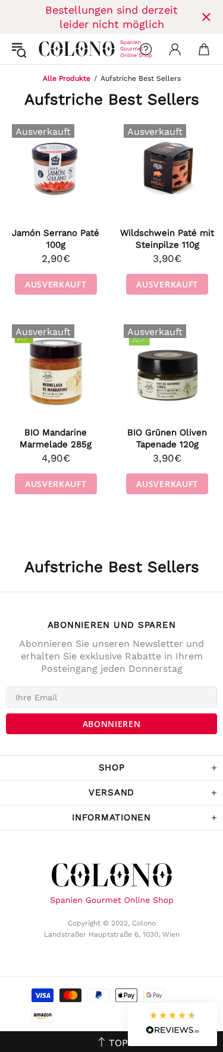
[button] (172, 1024)
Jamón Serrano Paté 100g (55, 239)
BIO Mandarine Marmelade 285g (56, 438)
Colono (48, 49)
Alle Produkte (66, 78)
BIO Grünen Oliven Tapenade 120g (167, 438)
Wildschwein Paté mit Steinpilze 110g (167, 239)
